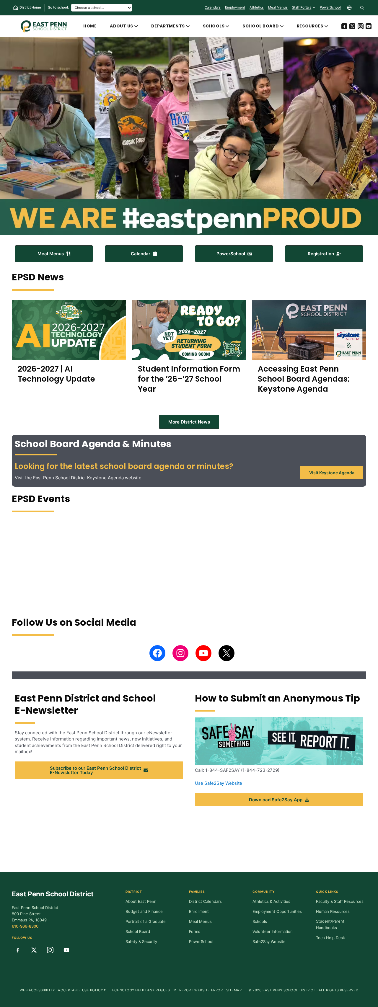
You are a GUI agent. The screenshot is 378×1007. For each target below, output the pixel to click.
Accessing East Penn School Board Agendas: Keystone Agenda (303, 379)
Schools (214, 26)
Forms (194, 931)
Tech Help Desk (330, 937)
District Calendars (205, 901)
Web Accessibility (37, 990)
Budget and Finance (144, 911)
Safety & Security (141, 941)
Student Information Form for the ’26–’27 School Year (189, 379)
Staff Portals (301, 7)
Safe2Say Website (269, 941)
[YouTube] (369, 26)
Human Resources (333, 911)
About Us (121, 26)
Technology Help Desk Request (143, 990)
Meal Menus (278, 8)
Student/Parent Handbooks (330, 924)
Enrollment (199, 911)
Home (90, 26)
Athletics (257, 7)
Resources (310, 26)
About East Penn (141, 901)
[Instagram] (361, 26)
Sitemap (234, 990)
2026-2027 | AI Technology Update (56, 374)
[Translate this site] (349, 8)
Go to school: (58, 7)
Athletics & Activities (271, 901)
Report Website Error (201, 990)
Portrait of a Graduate (146, 921)
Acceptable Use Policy (82, 990)
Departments (168, 26)
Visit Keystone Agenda (331, 472)
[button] (54, 253)
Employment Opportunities (277, 911)
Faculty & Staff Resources (340, 901)
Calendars (213, 7)
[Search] (362, 8)
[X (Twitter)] (352, 26)
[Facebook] (344, 26)
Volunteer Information (272, 931)
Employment (235, 7)
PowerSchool (330, 8)
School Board (260, 26)
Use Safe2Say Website (218, 783)
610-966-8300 (25, 926)
